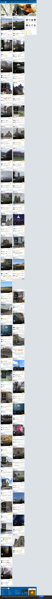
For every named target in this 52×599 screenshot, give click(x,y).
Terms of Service (24, 596)
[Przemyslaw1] (35, 20)
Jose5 (3, 97)
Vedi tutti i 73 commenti (9, 36)
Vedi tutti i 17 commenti (9, 474)
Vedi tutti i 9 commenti (21, 553)
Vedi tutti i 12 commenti (21, 189)
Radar (15, 2)
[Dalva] (29, 20)
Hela (3, 54)
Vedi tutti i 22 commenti (21, 277)
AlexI (3, 185)
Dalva (3, 143)
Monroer (4, 583)
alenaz (3, 406)
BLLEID (4, 34)
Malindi (4, 470)
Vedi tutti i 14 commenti (21, 210)
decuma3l (4, 33)
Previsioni (12, 2)
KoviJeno (4, 251)
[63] (32, 20)
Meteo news (30, 2)
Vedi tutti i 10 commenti (21, 167)
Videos (17, 2)
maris (15, 35)
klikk (3, 75)
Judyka (4, 207)
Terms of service (17, 590)
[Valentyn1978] (29, 25)
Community (34, 2)
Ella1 (3, 319)
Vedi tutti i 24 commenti (9, 366)
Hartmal (4, 517)
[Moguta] (27, 20)
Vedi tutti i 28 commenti (9, 145)
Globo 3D (26, 2)
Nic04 (3, 120)
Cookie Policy (19, 596)
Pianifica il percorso (21, 2)
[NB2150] (35, 25)
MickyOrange (16, 33)
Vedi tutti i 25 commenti (9, 167)
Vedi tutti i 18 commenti (9, 409)
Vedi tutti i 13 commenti (9, 57)
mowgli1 (3, 17)
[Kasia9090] (27, 25)
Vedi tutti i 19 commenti (9, 255)
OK (41, 596)
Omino (16, 485)
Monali (16, 228)
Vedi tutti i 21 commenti (9, 542)
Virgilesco (4, 384)
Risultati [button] (27, 28)
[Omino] (32, 25)
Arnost (3, 273)
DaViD (3, 339)
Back (3, 14)
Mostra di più (34, 17)
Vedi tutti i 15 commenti (9, 585)
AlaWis (3, 560)
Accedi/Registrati (31, 0)
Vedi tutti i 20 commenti (9, 102)
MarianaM (16, 142)
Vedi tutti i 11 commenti (21, 58)
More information (41, 597)
